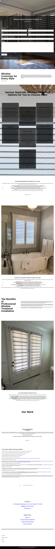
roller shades (14, 458)
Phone (29, 32)
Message (3, 41)
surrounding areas (50, 476)
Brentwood (21, 436)
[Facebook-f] (27, 510)
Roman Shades (44, 107)
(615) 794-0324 (2, 5)
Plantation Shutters (10, 109)
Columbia (40, 436)
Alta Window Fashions (36, 461)
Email (2, 32)
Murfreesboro (28, 436)
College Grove (33, 436)
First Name (3, 28)
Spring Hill (24, 436)
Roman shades (41, 468)
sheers (7, 468)
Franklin (17, 436)
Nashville (14, 436)
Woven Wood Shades (10, 126)
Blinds (27, 112)
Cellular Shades (44, 126)
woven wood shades (29, 458)
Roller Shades (27, 131)
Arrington (37, 436)
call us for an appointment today (30, 433)
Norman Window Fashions (28, 461)
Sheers (27, 151)
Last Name (30, 28)
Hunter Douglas (21, 461)
